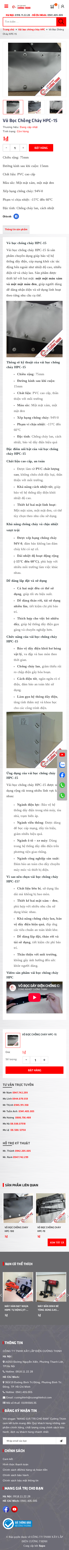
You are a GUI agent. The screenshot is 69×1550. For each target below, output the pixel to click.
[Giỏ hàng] (51, 6)
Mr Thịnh (16, 1104)
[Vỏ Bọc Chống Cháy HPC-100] (18, 1208)
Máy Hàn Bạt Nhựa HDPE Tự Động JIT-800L (16, 1308)
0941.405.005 (24, 1392)
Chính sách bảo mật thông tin (20, 1480)
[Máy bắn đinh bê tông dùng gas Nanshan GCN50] (51, 1287)
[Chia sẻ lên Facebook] (16, 216)
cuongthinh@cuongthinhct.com (33, 1397)
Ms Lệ (14, 1129)
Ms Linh (15, 1098)
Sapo (42, 1545)
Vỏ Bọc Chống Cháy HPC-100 (16, 1229)
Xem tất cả (57, 1242)
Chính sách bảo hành (16, 1475)
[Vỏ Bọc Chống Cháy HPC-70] (51, 1208)
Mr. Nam (15, 1157)
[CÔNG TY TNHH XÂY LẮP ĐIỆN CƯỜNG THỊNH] (20, 7)
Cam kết (8, 1459)
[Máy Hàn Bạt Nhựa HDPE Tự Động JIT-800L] (18, 1287)
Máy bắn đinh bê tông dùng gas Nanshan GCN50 (48, 1308)
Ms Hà (14, 1123)
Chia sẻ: (7, 216)
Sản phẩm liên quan (21, 1185)
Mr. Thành (17, 1150)
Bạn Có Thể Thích (19, 1264)
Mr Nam (15, 1092)
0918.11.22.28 (24, 1371)
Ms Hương (17, 1117)
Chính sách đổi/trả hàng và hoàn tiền (25, 1469)
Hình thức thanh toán (15, 1464)
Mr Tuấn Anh (18, 1111)
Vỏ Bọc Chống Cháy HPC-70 (49, 1229)
